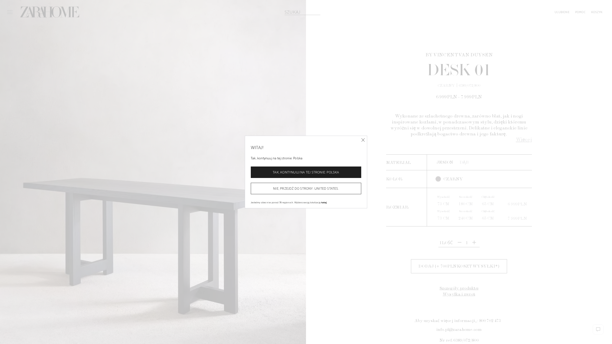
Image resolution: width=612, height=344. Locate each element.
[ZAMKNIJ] (363, 140)
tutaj (324, 202)
